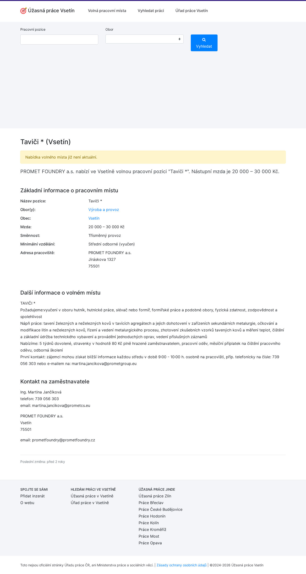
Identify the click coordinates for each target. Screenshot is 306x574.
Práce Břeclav (151, 502)
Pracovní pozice (32, 29)
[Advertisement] (153, 94)
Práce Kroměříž (152, 529)
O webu (27, 502)
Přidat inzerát (32, 496)
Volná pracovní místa (107, 10)
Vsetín (93, 218)
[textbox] (115, 39)
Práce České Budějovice (160, 509)
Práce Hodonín (152, 516)
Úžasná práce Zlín (155, 496)
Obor (109, 29)
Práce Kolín (149, 522)
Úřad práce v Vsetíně (90, 502)
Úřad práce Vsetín (191, 10)
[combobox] (144, 39)
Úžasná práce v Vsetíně (92, 496)
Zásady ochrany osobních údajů (182, 565)
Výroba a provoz (103, 209)
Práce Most (149, 536)
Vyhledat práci (151, 10)
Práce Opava (150, 542)
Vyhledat (204, 46)
